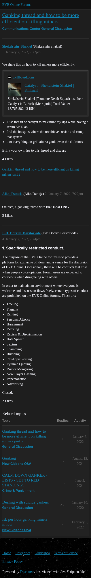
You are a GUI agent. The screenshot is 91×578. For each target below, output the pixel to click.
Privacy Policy (12, 561)
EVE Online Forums (16, 4)
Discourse (27, 572)
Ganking (9, 458)
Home (6, 553)
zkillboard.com (23, 77)
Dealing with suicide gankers (25, 502)
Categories (22, 553)
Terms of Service (66, 553)
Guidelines (42, 553)
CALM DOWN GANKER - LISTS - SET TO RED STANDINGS (24, 480)
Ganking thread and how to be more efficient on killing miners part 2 (40, 171)
